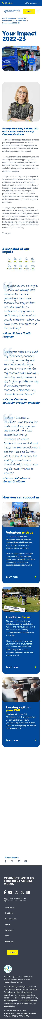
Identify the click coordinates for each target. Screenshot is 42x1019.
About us (22, 18)
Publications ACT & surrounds (14, 20)
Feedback (9, 941)
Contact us (9, 907)
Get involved (10, 919)
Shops (7, 924)
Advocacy (9, 930)
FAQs (7, 936)
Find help (9, 913)
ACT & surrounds (9, 18)
